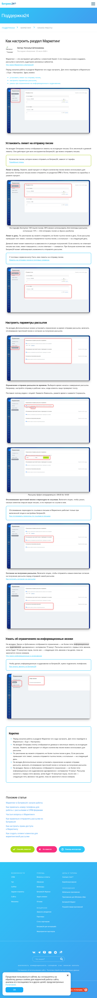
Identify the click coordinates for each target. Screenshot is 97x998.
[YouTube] (50, 952)
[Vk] (33, 952)
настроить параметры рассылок (23, 80)
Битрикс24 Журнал (43, 891)
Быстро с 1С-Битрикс (74, 990)
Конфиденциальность (38, 965)
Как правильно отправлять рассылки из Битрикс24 (24, 820)
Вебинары (40, 887)
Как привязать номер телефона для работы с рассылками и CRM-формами (24, 808)
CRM (13, 877)
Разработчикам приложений (72, 907)
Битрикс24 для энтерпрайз (46, 926)
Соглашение (52, 965)
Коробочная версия (69, 882)
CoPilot (13, 887)
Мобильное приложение (71, 892)
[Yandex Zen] (55, 952)
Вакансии (67, 965)
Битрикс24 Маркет (69, 902)
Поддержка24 (8, 27)
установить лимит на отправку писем (25, 77)
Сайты (13, 896)
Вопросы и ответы (43, 877)
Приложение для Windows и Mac (74, 897)
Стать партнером (43, 921)
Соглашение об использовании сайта (32, 970)
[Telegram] (39, 952)
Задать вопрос (42, 896)
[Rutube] (60, 952)
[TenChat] (44, 952)
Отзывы (39, 901)
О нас (60, 965)
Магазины (14, 901)
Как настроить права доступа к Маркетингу (19, 827)
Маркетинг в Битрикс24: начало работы (24, 802)
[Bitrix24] (9, 4)
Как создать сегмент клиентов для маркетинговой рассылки (22, 835)
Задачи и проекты (17, 891)
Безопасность (23, 965)
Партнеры (40, 916)
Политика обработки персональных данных (63, 970)
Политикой (11, 984)
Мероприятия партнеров (46, 931)
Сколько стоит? (67, 877)
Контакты (75, 965)
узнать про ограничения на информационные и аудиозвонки (35, 83)
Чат (12, 882)
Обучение (40, 882)
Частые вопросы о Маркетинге (20, 814)
